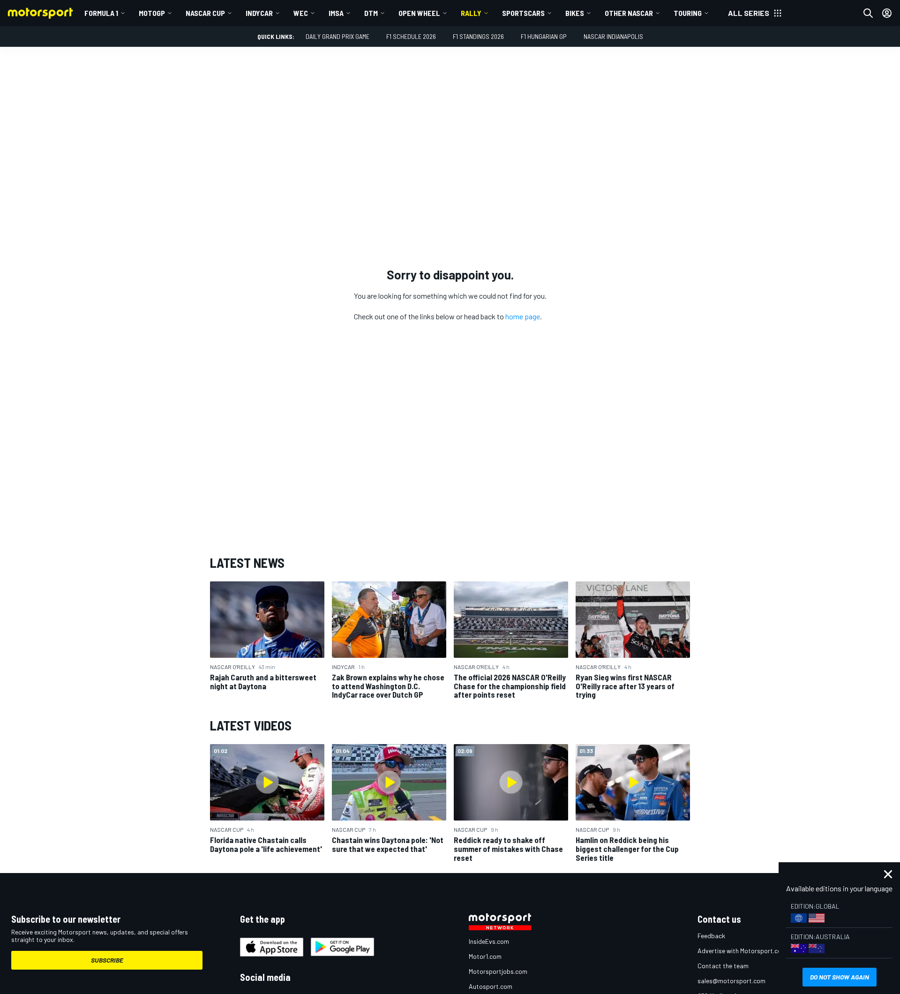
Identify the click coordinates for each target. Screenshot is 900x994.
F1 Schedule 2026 (411, 36)
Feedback (711, 936)
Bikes (574, 12)
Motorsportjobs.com (498, 971)
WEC (300, 12)
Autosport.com (490, 986)
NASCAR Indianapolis (613, 36)
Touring (688, 12)
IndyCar (259, 12)
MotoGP (152, 12)
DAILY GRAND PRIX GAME (337, 36)
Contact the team (723, 966)
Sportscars (523, 12)
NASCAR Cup (205, 12)
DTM (371, 12)
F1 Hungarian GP (544, 36)
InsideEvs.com (489, 941)
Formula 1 (101, 12)
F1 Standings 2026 (478, 36)
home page (522, 316)
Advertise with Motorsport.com (742, 951)
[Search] (868, 13)
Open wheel (419, 12)
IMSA (336, 12)
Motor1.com (485, 956)
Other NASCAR (629, 12)
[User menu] (887, 13)
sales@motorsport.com (731, 981)
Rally (471, 12)
